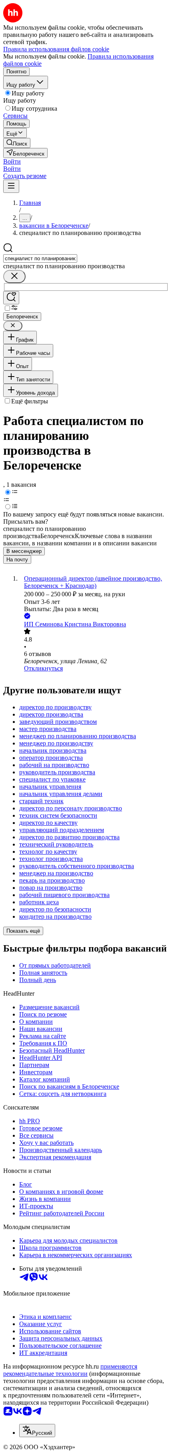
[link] (16, 143)
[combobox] (40, 258)
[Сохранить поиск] (11, 297)
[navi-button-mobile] (11, 186)
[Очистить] (14, 276)
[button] (12, 161)
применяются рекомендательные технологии (70, 1370)
